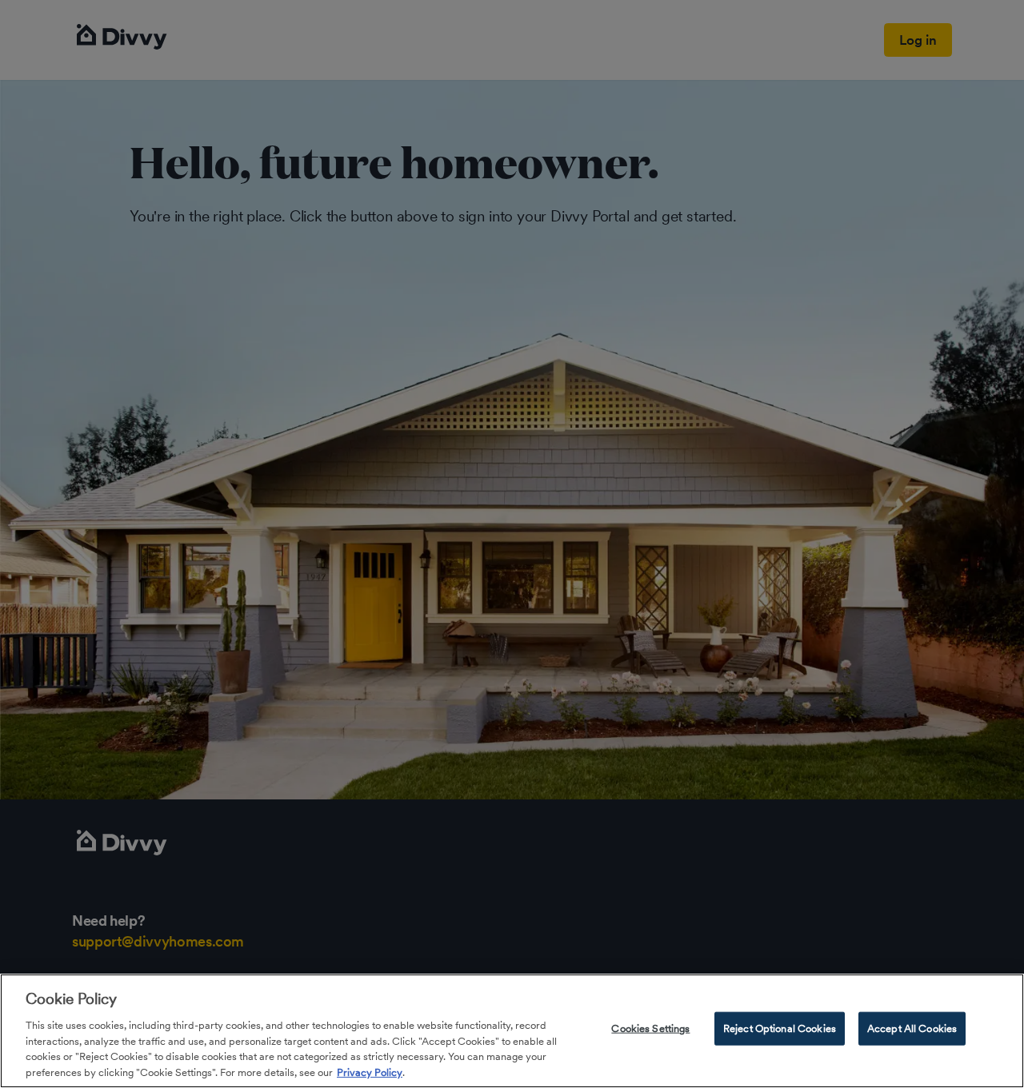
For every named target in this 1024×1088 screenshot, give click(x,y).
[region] (512, 1031)
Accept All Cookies (912, 1028)
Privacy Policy (369, 1072)
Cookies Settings (650, 1028)
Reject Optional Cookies (779, 1028)
